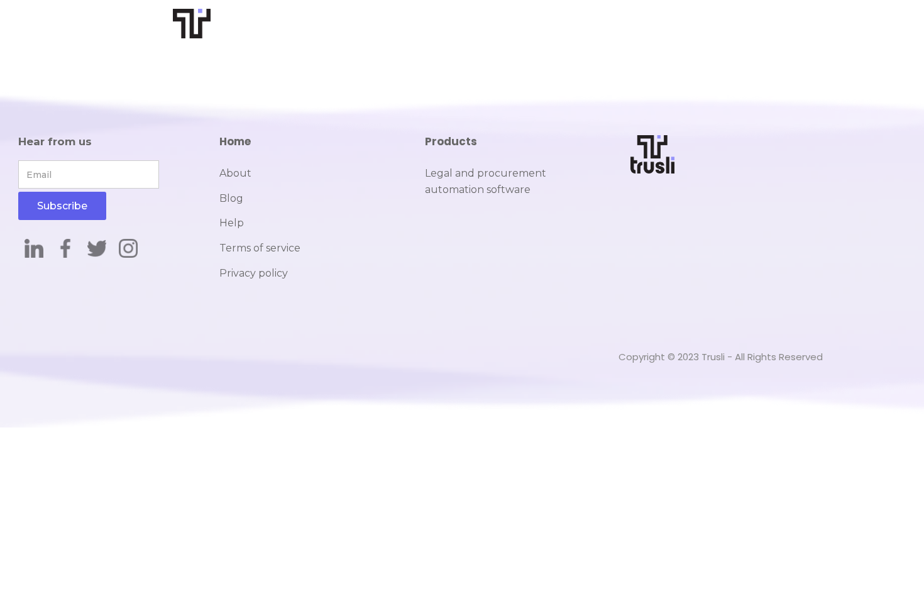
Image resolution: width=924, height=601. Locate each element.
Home (235, 141)
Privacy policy (253, 273)
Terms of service (259, 248)
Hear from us (55, 141)
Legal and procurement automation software (485, 181)
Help (231, 223)
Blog (231, 198)
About (235, 173)
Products (451, 141)
